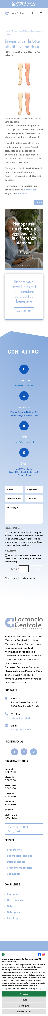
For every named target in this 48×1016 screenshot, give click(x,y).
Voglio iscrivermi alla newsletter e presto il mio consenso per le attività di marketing (23, 558)
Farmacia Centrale (17, 52)
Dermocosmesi (16, 861)
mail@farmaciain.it (21, 729)
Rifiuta (24, 1000)
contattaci (30, 189)
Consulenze (14, 873)
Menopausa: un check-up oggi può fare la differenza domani (24, 233)
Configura (24, 1006)
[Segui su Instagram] (24, 752)
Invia (37, 568)
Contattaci (24, 310)
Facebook (21, 193)
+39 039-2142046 (24, 385)
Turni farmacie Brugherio (18, 829)
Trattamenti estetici (19, 867)
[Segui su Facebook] (14, 752)
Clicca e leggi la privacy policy (21, 578)
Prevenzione (14, 849)
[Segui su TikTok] (33, 752)
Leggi (24, 252)
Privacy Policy (24, 1011)
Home (7, 31)
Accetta (24, 994)
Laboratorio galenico (19, 855)
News (32, 52)
